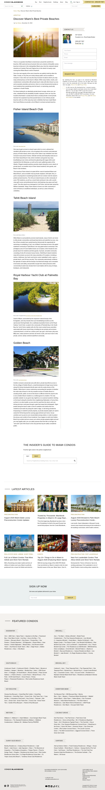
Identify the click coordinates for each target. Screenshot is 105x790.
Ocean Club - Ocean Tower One (17, 700)
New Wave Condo (13, 638)
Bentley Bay (28, 670)
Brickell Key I (67, 670)
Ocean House (25, 677)
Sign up (70, 597)
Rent (40, 2)
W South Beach (21, 672)
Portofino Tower (34, 668)
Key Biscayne (11, 689)
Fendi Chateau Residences (76, 746)
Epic (59, 696)
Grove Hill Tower (65, 726)
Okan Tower (67, 698)
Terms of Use (74, 84)
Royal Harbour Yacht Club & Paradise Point (33, 315)
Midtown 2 (7, 718)
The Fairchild (83, 722)
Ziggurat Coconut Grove (81, 730)
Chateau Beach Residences (26, 746)
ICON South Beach (14, 677)
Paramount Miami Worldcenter (77, 696)
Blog (66, 2)
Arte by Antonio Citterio (61, 746)
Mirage (88, 746)
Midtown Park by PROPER (30, 722)
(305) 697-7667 (79, 41)
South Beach (11, 663)
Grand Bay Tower (17, 696)
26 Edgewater (26, 642)
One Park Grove (58, 718)
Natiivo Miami (75, 698)
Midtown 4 (14, 718)
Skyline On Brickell (83, 640)
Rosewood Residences (16, 679)
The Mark (60, 636)
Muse (30, 748)
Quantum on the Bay (31, 636)
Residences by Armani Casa (28, 752)
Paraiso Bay (34, 640)
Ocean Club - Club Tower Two (33, 696)
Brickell (59, 631)
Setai (35, 670)
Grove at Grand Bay (68, 720)
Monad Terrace (36, 674)
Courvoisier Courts (63, 672)
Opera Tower (19, 636)
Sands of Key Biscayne (15, 702)
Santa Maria (72, 640)
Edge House (34, 646)
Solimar (76, 748)
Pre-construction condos (89, 771)
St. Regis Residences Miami (78, 653)
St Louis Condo (79, 672)
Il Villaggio (12, 672)
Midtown (9, 712)
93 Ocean (62, 754)
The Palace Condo (69, 642)
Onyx (14, 649)
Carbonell (57, 668)
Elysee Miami (36, 642)
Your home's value (87, 769)
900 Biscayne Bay (71, 694)
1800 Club (11, 636)
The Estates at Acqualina (19, 750)
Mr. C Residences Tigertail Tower (68, 722)
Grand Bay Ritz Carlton (25, 694)
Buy (36, 2)
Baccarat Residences (66, 651)
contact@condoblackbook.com (52, 779)
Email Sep (78, 43)
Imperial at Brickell (61, 640)
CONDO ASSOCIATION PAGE (89, 775)
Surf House (61, 750)
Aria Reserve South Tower (17, 646)
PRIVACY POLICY (86, 780)
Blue (28, 646)
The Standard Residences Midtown (23, 720)
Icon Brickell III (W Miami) (84, 642)
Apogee (13, 670)
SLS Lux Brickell (71, 644)
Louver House (26, 674)
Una (89, 644)
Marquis (64, 696)
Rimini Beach (68, 748)
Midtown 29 (17, 722)
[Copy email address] (83, 43)
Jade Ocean (13, 748)
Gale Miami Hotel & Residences (72, 702)
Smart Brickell (82, 644)
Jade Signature (23, 748)
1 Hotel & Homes (15, 674)
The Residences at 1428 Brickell (76, 646)
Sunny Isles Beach (13, 740)
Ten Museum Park (59, 694)
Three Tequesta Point (71, 668)
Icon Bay (23, 638)
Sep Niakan (18, 23)
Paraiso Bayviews (15, 642)
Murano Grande (32, 672)
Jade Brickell (64, 653)
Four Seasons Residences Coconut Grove (74, 724)
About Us (84, 772)
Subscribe (96, 6)
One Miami (65, 705)
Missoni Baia (26, 644)
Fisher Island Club (22, 146)
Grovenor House (77, 726)
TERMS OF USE (86, 777)
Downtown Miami (62, 689)
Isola (72, 672)
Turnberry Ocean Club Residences (31, 756)
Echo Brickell (69, 649)
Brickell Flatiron (80, 649)
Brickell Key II (77, 670)
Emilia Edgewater (15, 644)
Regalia (16, 752)
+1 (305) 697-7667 (49, 777)
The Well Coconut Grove (66, 730)
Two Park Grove (69, 718)
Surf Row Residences (73, 750)
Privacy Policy (83, 84)
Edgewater (10, 631)
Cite (5, 636)
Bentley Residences (10, 746)
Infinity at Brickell (69, 636)
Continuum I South (9, 668)
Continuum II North (22, 668)
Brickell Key (61, 663)
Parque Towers (32, 750)
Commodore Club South (17, 698)
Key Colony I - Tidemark (33, 698)
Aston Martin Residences (67, 700)
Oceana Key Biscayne (11, 694)
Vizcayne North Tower (77, 705)
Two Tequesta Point (85, 668)
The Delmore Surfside (80, 752)
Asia (62, 668)
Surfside (59, 740)
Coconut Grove (62, 712)
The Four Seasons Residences (72, 638)
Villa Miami (20, 649)
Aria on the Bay (32, 638)
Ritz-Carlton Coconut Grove (67, 728)
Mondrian (20, 670)
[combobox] (50, 460)
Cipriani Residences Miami (81, 651)
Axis (55, 636)
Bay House (25, 640)
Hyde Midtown (23, 718)
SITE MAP (84, 778)
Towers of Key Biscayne (30, 702)
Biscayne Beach (15, 640)
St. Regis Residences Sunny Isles (29, 754)
